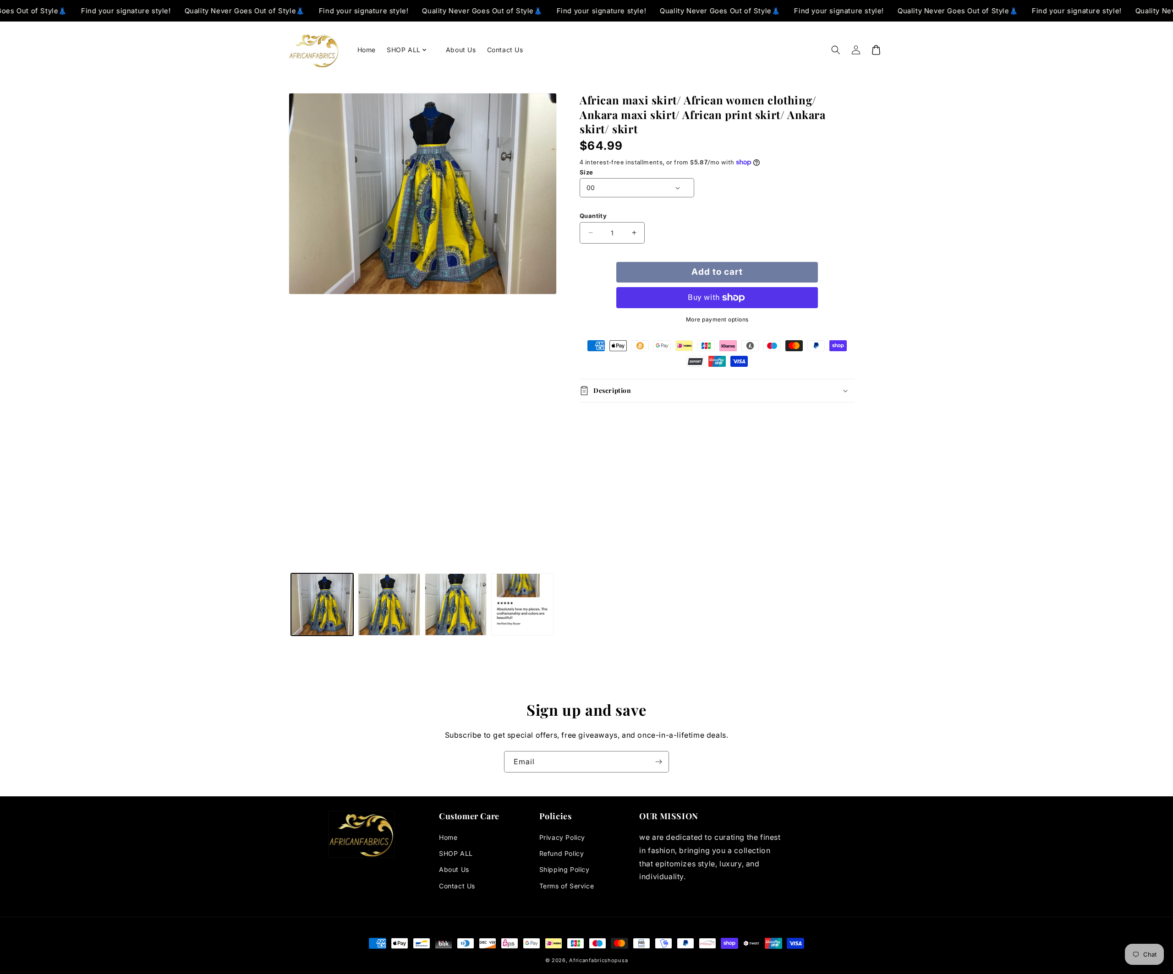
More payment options (717, 319)
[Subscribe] (658, 762)
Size (586, 172)
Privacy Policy (562, 837)
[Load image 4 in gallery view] (522, 604)
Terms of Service (566, 886)
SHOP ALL (456, 853)
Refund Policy (561, 853)
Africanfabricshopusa (598, 960)
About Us (454, 869)
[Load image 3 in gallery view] (456, 604)
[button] (410, 50)
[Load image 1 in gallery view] (322, 604)
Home (448, 837)
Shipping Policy (564, 869)
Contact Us (457, 886)
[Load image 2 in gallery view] (389, 604)
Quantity (593, 215)
